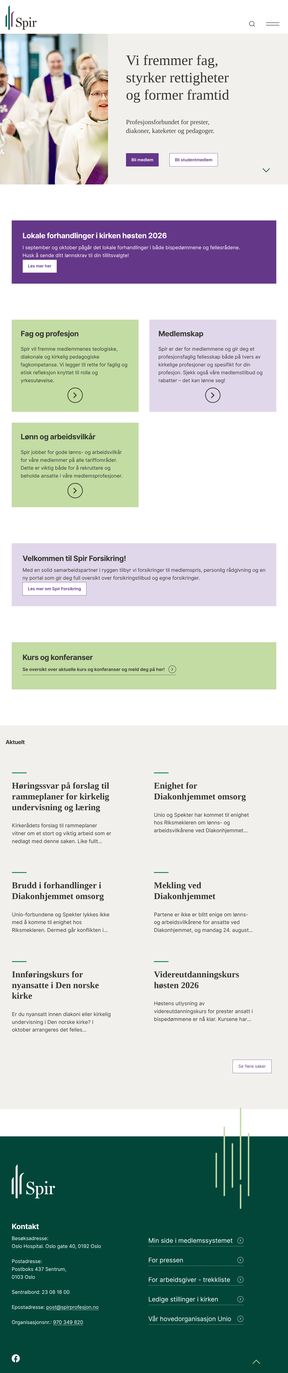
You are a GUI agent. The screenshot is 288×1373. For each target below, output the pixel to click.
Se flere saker (252, 1066)
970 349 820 (68, 1322)
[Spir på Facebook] (16, 1358)
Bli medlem (142, 159)
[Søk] (251, 17)
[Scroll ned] (266, 171)
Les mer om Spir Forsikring (54, 588)
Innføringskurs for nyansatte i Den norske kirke (55, 985)
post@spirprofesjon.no (72, 1307)
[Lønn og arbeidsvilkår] (75, 489)
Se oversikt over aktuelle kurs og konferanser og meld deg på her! (93, 669)
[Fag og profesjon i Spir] (75, 394)
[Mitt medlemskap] (212, 394)
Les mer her (40, 266)
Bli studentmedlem (193, 159)
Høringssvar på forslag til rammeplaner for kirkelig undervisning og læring (60, 796)
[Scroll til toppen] (256, 1362)
